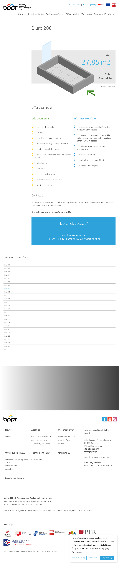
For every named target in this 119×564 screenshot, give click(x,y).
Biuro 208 (6, 288)
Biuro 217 (6, 319)
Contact (112, 14)
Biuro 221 (6, 332)
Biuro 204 (6, 275)
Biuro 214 (6, 309)
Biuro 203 (6, 271)
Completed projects (39, 440)
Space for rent (36, 460)
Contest (8, 437)
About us (22, 14)
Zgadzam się (107, 558)
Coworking (9, 469)
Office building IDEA (75, 14)
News (89, 14)
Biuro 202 (6, 268)
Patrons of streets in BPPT (41, 437)
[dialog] (93, 548)
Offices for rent (11, 466)
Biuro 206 (6, 282)
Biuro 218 (6, 322)
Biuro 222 (6, 336)
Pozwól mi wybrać (78, 558)
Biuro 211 (6, 299)
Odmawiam (93, 558)
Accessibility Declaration (40, 444)
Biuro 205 (6, 278)
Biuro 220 (6, 329)
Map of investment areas (67, 437)
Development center (15, 478)
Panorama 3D (100, 14)
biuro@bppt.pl (91, 5)
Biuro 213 (6, 305)
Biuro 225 (6, 346)
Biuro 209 (6, 292)
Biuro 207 (6, 285)
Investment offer (36, 14)
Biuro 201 (6, 265)
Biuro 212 (6, 302)
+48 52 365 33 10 (73, 5)
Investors (61, 444)
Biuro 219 (6, 326)
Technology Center (55, 14)
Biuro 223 (6, 339)
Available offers (64, 440)
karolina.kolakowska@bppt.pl (83, 238)
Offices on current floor (15, 257)
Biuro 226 (6, 349)
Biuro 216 (6, 316)
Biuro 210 (6, 295)
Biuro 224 (6, 343)
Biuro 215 (6, 312)
